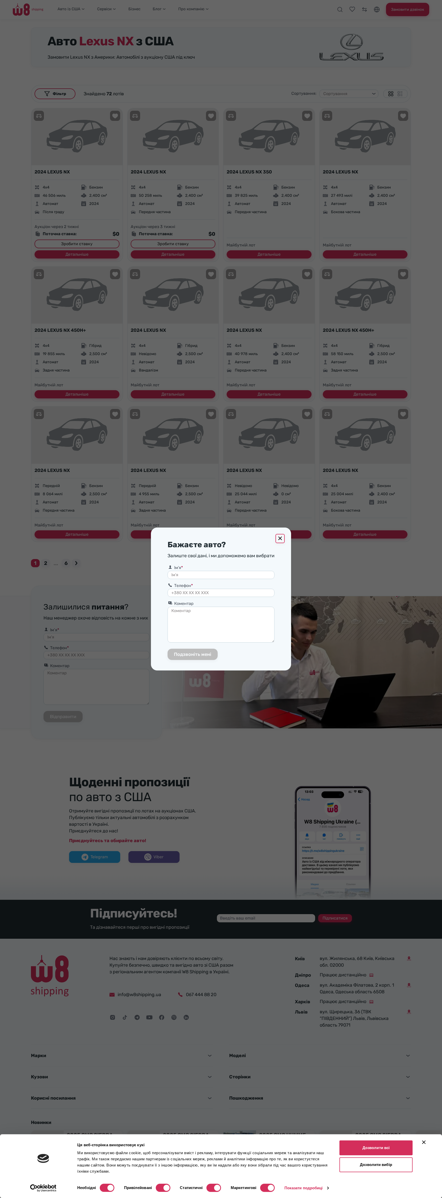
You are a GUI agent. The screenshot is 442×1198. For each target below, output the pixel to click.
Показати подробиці (303, 1188)
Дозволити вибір (376, 1164)
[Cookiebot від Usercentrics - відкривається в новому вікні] (43, 1188)
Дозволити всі (376, 1147)
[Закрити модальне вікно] (280, 538)
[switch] (163, 1188)
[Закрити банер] (424, 1142)
